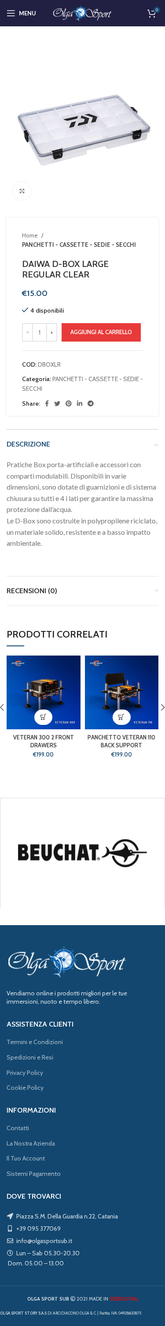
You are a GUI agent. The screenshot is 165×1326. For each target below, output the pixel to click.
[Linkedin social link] (79, 403)
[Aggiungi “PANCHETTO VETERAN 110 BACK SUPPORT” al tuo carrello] (121, 717)
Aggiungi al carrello (101, 331)
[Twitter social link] (57, 403)
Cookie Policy (25, 1088)
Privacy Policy (25, 1073)
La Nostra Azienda (31, 1143)
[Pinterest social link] (68, 403)
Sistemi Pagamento (34, 1174)
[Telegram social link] (90, 403)
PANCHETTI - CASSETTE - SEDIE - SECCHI (79, 244)
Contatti (18, 1128)
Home (30, 235)
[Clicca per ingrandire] (22, 191)
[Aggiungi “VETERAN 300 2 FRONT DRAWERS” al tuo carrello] (43, 717)
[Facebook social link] (46, 403)
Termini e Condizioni (35, 1042)
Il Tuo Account (26, 1158)
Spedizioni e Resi (30, 1057)
